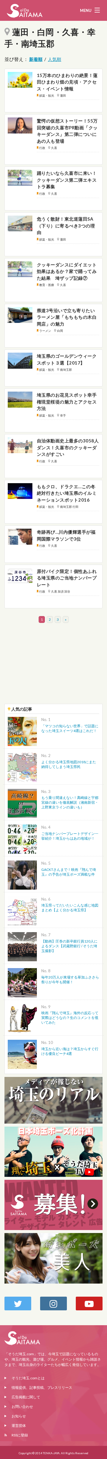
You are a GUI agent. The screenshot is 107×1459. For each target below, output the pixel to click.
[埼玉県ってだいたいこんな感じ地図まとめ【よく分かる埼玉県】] (22, 910)
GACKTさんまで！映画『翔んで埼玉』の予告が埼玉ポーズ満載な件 (68, 872)
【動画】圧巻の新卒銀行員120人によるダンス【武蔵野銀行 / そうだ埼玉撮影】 (69, 946)
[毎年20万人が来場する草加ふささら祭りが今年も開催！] (22, 982)
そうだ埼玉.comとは (28, 1378)
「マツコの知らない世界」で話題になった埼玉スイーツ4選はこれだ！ (69, 728)
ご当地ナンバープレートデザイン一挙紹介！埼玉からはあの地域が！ (69, 836)
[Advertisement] (53, 665)
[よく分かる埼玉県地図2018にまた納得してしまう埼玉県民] (22, 766)
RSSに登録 (20, 1435)
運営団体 (19, 1425)
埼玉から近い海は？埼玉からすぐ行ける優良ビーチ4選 (69, 1051)
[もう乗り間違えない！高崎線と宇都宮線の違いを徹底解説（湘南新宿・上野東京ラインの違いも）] (22, 802)
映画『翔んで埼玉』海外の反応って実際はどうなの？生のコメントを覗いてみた (69, 1018)
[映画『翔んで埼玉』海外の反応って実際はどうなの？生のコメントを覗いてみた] (22, 1017)
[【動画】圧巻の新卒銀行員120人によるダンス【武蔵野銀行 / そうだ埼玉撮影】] (22, 946)
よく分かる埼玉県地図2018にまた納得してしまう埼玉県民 (68, 764)
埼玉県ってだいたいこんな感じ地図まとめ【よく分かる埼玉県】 (69, 907)
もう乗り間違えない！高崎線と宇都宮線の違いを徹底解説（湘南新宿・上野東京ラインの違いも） (69, 802)
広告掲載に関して (26, 1397)
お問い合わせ (22, 1406)
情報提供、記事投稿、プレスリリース (42, 1387)
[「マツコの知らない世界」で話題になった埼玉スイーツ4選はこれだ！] (22, 731)
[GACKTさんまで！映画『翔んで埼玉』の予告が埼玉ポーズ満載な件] (22, 874)
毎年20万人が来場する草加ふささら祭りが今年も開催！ (70, 979)
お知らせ (19, 1416)
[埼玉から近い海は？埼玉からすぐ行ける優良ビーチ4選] (22, 1053)
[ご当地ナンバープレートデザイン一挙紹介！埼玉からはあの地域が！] (22, 838)
